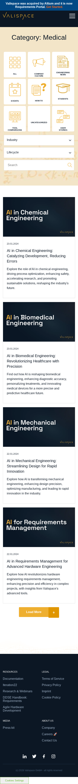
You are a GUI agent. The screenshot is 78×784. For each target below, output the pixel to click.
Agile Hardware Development (13, 709)
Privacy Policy (51, 685)
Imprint (46, 691)
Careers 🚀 (49, 734)
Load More (33, 612)
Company (48, 727)
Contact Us (49, 740)
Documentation (13, 678)
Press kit (8, 727)
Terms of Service (53, 678)
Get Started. (54, 7)
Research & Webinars (17, 691)
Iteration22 (10, 685)
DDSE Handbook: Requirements (15, 699)
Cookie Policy (51, 697)
